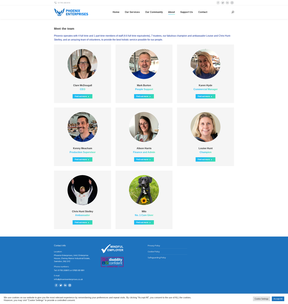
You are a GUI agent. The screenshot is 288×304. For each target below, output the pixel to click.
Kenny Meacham (82, 148)
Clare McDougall (82, 85)
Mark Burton (144, 85)
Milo (144, 211)
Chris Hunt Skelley (82, 211)
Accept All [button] (278, 299)
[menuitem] (116, 12)
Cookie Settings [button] (261, 299)
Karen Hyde (205, 85)
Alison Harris (144, 148)
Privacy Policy (154, 245)
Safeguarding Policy (157, 257)
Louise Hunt (206, 148)
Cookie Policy (154, 251)
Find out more (81, 96)
